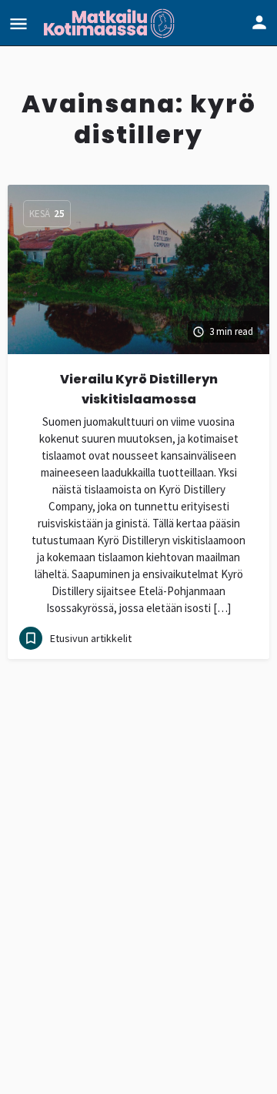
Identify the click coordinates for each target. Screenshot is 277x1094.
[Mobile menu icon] (18, 23)
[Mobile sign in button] (259, 22)
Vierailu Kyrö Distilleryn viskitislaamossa (139, 389)
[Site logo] (111, 23)
